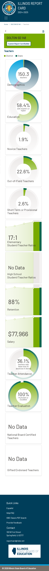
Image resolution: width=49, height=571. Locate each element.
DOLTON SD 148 (16, 24)
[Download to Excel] (43, 31)
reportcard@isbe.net (15, 540)
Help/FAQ (10, 513)
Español (10, 508)
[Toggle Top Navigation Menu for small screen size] (6, 18)
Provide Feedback (14, 522)
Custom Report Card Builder (19, 44)
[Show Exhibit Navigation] (5, 31)
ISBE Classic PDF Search (16, 517)
